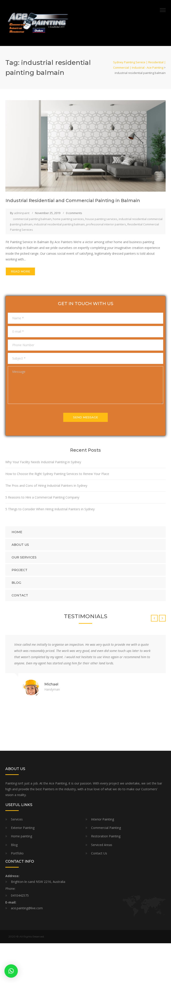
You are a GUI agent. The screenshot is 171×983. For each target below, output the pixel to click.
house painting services (101, 219)
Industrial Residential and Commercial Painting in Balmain (73, 200)
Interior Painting (102, 819)
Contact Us (99, 853)
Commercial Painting (106, 828)
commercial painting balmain (32, 219)
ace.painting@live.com (27, 908)
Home (17, 532)
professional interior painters (106, 224)
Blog (16, 583)
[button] (11, 971)
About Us (20, 545)
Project (19, 570)
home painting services (68, 219)
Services (17, 819)
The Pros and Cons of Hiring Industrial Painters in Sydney (46, 485)
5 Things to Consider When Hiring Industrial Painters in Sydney (50, 509)
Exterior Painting (23, 828)
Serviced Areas (101, 845)
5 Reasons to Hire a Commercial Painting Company (42, 497)
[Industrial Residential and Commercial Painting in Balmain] (85, 145)
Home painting (21, 836)
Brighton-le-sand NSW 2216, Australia (38, 882)
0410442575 (20, 895)
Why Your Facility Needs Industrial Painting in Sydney (43, 462)
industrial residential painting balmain (59, 224)
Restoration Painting (105, 836)
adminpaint (21, 213)
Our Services (24, 557)
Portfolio (17, 853)
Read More (20, 271)
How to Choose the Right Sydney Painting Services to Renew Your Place (57, 474)
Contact (20, 595)
